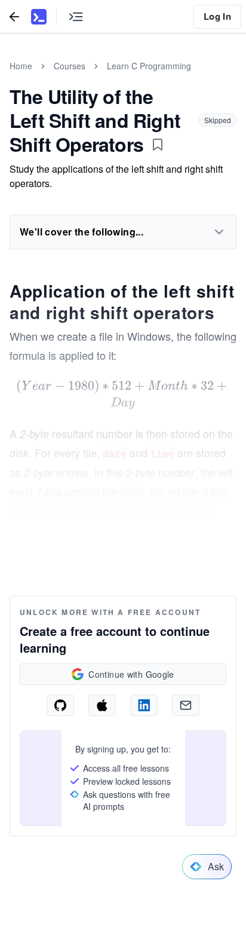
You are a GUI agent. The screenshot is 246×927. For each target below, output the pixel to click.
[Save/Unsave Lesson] (157, 144)
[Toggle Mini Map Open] (75, 16)
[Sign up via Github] (60, 705)
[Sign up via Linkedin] (144, 705)
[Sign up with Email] (185, 705)
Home (21, 66)
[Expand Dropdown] (219, 232)
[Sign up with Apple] (102, 705)
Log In (217, 16)
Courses (69, 66)
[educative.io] (39, 17)
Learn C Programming (149, 66)
